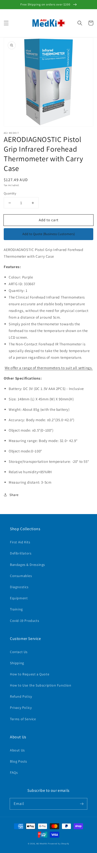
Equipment (19, 598)
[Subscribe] (81, 803)
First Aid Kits (20, 542)
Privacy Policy (21, 707)
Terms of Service (23, 719)
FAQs (14, 772)
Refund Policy (21, 696)
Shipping (17, 663)
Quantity (10, 193)
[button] (6, 23)
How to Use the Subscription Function (40, 685)
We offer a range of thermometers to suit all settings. (49, 367)
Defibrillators (20, 553)
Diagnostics (19, 587)
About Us (17, 750)
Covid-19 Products (24, 620)
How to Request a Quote (29, 674)
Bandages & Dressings (27, 564)
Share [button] (14, 495)
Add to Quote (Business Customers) (48, 234)
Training (16, 609)
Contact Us (19, 652)
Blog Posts (18, 761)
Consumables (21, 576)
